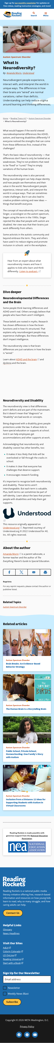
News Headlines (11, 933)
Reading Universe (13, 959)
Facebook (19, 1034)
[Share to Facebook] (9, 572)
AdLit (7, 947)
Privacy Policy (27, 1026)
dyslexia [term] (7, 362)
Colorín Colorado (13, 951)
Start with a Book (13, 963)
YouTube (35, 1034)
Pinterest (27, 1034)
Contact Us (12, 913)
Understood (28, 73)
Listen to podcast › (30, 271)
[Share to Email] (33, 572)
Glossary (7, 929)
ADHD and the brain (27, 359)
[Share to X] (21, 572)
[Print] (45, 572)
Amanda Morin (14, 73)
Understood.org (12, 527)
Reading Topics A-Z (18, 118)
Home (5, 118)
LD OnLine (9, 955)
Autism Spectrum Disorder (17, 57)
